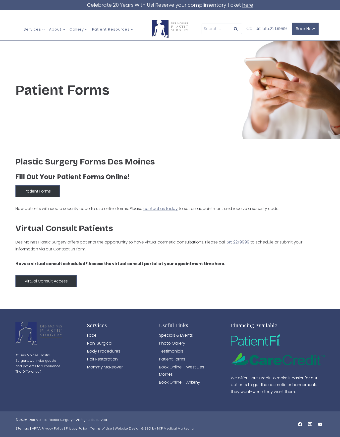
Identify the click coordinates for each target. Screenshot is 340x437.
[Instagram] (310, 424)
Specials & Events (176, 335)
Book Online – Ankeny (179, 382)
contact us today (160, 208)
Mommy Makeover (105, 367)
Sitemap (22, 428)
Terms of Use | (102, 428)
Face (92, 335)
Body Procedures (103, 351)
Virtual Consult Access (46, 281)
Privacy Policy (77, 428)
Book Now (305, 29)
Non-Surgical (99, 343)
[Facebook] (300, 424)
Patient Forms (38, 191)
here (247, 4)
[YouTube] (320, 424)
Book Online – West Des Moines (181, 370)
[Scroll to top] (327, 411)
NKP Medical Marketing (175, 428)
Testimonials (171, 351)
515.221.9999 (274, 29)
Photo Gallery (172, 343)
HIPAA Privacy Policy (47, 428)
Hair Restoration (102, 359)
